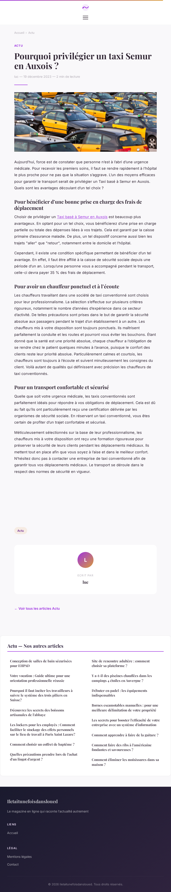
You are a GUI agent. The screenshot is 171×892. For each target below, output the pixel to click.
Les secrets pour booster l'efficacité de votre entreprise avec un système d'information (126, 722)
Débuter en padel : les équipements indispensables (119, 692)
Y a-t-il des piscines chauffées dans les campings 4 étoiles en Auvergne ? (122, 678)
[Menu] (85, 17)
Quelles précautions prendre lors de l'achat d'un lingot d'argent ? (43, 756)
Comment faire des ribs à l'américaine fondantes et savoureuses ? (122, 747)
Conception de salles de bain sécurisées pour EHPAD (41, 663)
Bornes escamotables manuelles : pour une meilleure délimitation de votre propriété (125, 707)
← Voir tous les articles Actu (37, 608)
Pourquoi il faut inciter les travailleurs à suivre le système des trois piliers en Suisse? (41, 695)
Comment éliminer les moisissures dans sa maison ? (125, 762)
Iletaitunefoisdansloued (32, 801)
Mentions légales (19, 856)
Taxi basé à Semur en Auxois (82, 217)
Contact (13, 864)
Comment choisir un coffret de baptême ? (42, 744)
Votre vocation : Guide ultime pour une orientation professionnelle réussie (40, 678)
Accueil (19, 32)
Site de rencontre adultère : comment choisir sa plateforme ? (121, 663)
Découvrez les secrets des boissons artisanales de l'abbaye (37, 712)
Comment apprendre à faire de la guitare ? (125, 735)
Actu (31, 32)
